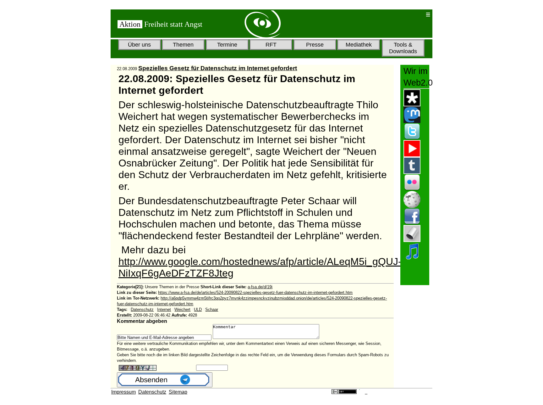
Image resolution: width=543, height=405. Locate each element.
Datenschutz (142, 309)
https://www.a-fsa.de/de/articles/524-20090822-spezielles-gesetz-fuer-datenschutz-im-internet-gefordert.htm (255, 292)
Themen (183, 45)
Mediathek (359, 45)
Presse (315, 45)
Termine (227, 45)
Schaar (211, 309)
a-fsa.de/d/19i (260, 286)
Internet (164, 309)
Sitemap (178, 392)
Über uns (139, 45)
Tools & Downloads (403, 48)
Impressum (123, 392)
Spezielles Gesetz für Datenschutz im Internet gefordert (217, 68)
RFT (271, 45)
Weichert (182, 309)
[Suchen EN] (400, 14)
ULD (198, 309)
